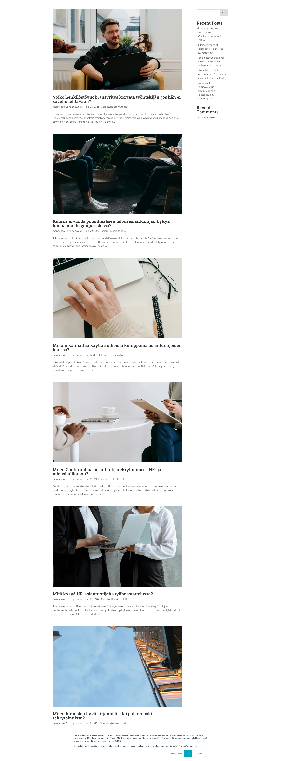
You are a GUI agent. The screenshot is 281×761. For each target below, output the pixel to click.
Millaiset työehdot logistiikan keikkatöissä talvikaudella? (210, 49)
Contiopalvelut (74, 107)
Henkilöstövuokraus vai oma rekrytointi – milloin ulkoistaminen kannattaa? (212, 62)
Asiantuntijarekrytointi (114, 107)
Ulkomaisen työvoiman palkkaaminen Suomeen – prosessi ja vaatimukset (211, 74)
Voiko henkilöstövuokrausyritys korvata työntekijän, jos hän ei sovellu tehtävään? (117, 99)
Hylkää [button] (200, 753)
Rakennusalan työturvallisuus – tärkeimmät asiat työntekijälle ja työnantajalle (206, 91)
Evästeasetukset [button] (175, 753)
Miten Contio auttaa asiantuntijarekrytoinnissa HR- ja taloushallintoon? (107, 471)
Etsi (224, 13)
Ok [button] (188, 753)
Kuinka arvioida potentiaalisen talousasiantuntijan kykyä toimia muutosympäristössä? (111, 223)
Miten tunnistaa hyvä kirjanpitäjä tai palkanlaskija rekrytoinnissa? (104, 716)
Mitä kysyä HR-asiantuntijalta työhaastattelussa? (103, 593)
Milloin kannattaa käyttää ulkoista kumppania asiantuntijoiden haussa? (117, 347)
